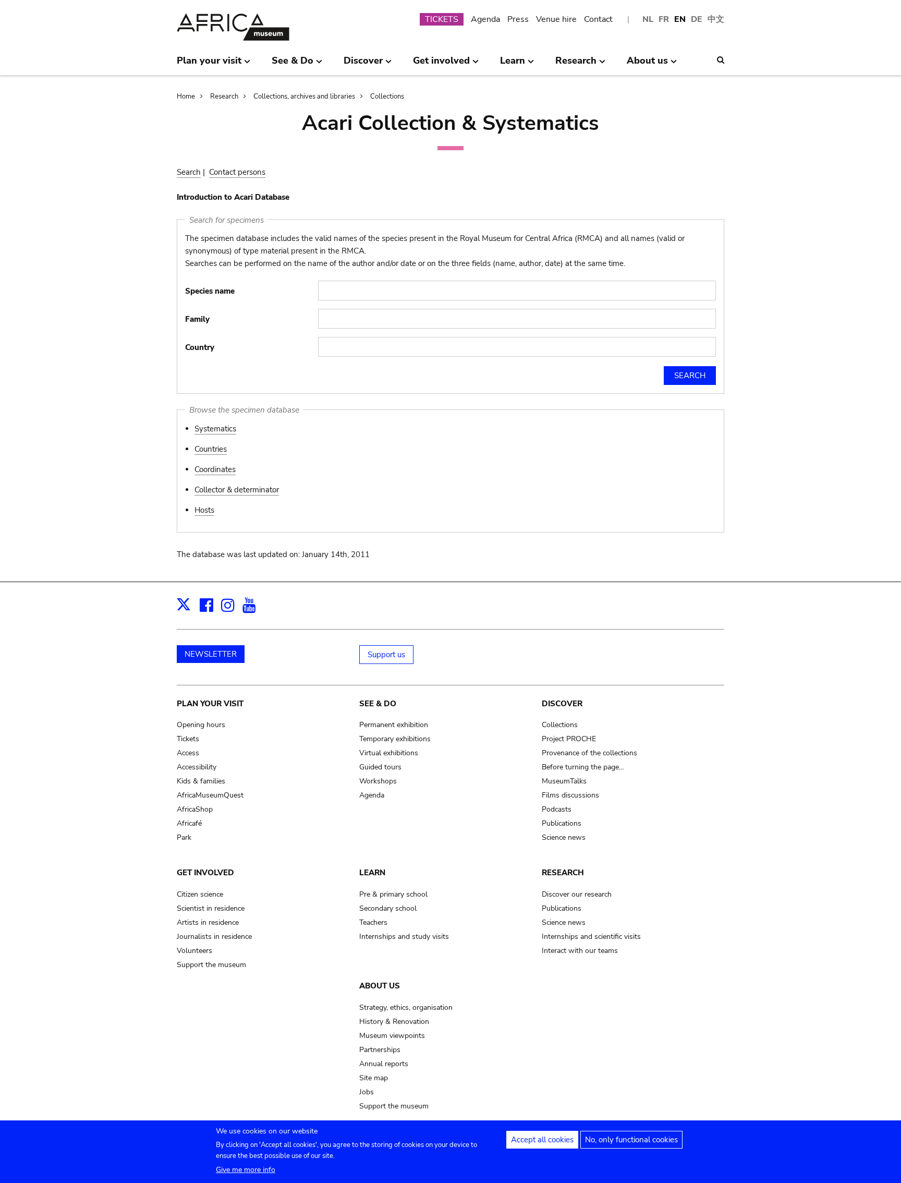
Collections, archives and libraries (304, 96)
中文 (716, 19)
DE (696, 19)
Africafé (189, 823)
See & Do (377, 703)
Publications (561, 823)
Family (197, 319)
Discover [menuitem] (363, 64)
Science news (564, 837)
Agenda (485, 19)
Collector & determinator (236, 490)
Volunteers (194, 951)
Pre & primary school (393, 894)
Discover (562, 703)
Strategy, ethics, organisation (406, 1007)
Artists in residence (208, 922)
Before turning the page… (583, 767)
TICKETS (441, 19)
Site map (373, 1078)
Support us (386, 654)
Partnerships (379, 1050)
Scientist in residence (211, 908)
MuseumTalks (564, 781)
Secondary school (388, 908)
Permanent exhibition (393, 725)
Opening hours (201, 725)
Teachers (373, 922)
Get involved (205, 872)
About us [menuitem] (647, 64)
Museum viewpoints (392, 1036)
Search (189, 172)
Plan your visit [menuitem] (209, 64)
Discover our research (577, 894)
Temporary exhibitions (395, 739)
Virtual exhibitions (388, 753)
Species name (210, 291)
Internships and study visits (404, 936)
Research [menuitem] (575, 64)
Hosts (204, 510)
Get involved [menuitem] (441, 64)
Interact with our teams (580, 951)
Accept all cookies (542, 1139)
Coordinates (215, 469)
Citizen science (200, 894)
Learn (372, 872)
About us (379, 986)
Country (199, 347)
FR (664, 19)
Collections (387, 96)
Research (224, 96)
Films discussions (570, 795)
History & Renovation (394, 1022)
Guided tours (380, 767)
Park (184, 837)
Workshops (378, 781)
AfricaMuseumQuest (210, 795)
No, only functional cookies (631, 1139)
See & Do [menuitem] (292, 64)
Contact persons (237, 172)
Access (188, 753)
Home (186, 96)
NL (647, 19)
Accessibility (196, 767)
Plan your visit (210, 703)
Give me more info (245, 1170)
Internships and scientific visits (591, 936)
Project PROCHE (569, 739)
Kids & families (201, 781)
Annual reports (383, 1064)
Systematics (215, 429)
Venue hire (556, 19)
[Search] (720, 60)
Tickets (188, 739)
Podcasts (556, 809)
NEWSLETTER (211, 654)
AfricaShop (195, 809)
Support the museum (211, 965)
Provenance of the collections (589, 753)
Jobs (366, 1092)
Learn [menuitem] (512, 64)
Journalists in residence (214, 936)
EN (680, 19)
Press (518, 19)
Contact (598, 19)
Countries (210, 449)
